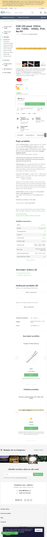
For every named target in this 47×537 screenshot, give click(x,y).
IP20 (44, 234)
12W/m (43, 238)
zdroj (23, 203)
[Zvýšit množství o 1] (23, 104)
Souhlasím (38, 530)
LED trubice (7, 60)
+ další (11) (43, 65)
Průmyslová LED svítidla (8, 64)
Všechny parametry (30, 260)
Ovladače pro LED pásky (8, 45)
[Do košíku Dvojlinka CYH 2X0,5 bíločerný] (31, 375)
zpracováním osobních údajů (21, 477)
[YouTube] (31, 500)
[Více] (43, 17)
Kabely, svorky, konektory (8, 52)
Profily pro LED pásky (7, 50)
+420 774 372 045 (41, 12)
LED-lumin (43, 225)
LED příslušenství (8, 69)
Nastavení (8, 535)
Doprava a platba (4, 8)
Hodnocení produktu (41, 135)
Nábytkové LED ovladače (8, 47)
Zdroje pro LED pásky (7, 48)
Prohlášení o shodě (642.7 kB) (24, 275)
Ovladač (18, 203)
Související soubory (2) (30, 135)
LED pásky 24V (6, 41)
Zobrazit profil (38, 450)
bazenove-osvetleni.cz (23, 526)
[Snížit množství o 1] (19, 104)
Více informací (21, 532)
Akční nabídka (7, 72)
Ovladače (23, 175)
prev (16, 357)
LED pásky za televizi (7, 56)
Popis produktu (20, 135)
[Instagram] (28, 500)
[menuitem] (9, 17)
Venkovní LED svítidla (7, 32)
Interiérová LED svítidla (8, 27)
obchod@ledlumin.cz (25, 491)
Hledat (32, 12)
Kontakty (11, 8)
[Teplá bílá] (31, 410)
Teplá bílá (31, 418)
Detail (31, 428)
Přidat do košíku (35, 104)
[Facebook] (25, 500)
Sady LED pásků (6, 54)
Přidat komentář (29, 307)
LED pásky (6, 37)
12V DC (43, 241)
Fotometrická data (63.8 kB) (24, 273)
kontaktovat (39, 211)
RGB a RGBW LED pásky (8, 43)
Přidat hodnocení (31, 292)
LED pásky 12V (6, 39)
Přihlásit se (38, 474)
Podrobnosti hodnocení (32, 34)
